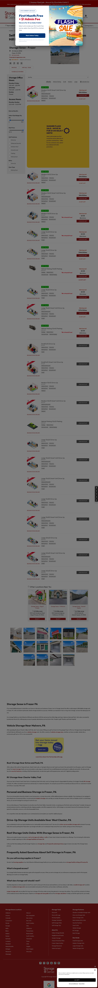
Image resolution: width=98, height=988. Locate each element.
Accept (77, 980)
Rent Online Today (32, 35)
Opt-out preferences (73, 983)
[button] (95, 970)
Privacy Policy (82, 983)
